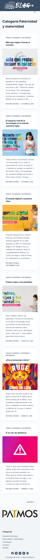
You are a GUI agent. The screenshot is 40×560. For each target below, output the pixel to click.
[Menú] (37, 6)
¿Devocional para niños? (17, 360)
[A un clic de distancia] (20, 449)
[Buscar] (35, 12)
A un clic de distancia (16, 433)
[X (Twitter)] (25, 5)
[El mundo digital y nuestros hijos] (20, 218)
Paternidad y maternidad (21, 38)
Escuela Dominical (13, 353)
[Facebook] (23, 5)
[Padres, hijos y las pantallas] (20, 299)
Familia (8, 38)
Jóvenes (5, 545)
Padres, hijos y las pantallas (19, 282)
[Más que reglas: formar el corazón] (20, 62)
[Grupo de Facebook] (30, 5)
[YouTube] (32, 5)
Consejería (6, 542)
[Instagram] (27, 5)
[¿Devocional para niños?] (20, 377)
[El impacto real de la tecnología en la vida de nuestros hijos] (20, 142)
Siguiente (30, 502)
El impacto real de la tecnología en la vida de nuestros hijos (17, 123)
